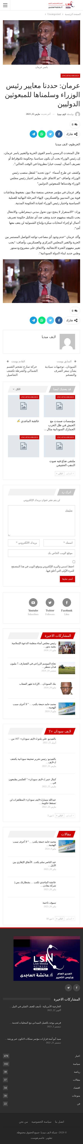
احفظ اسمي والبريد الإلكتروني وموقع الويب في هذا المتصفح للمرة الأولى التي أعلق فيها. (42, 568)
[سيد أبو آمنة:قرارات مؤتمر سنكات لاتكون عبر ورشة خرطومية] (72, 1043)
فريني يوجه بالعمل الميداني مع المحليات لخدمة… (35, 1022)
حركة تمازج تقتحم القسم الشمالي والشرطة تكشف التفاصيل (22, 370)
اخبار (77, 1055)
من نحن (23, 1121)
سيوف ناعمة (49, 902)
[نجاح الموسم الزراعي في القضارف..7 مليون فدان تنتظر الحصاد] (66, 668)
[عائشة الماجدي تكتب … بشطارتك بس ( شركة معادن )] (66, 887)
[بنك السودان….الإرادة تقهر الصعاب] (66, 688)
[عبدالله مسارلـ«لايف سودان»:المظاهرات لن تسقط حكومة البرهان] (66, 804)
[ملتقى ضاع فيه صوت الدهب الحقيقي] (59, 446)
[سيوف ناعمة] (66, 907)
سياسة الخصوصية (41, 1121)
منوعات (76, 1095)
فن (78, 1103)
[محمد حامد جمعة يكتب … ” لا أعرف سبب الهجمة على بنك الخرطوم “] (66, 709)
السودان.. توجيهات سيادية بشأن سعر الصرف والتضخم (60, 370)
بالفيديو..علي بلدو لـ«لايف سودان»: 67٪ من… (32, 738)
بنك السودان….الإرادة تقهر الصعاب (37, 683)
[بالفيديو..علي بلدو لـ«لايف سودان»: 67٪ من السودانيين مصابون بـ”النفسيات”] (66, 743)
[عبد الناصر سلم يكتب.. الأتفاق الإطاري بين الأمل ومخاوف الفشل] (66, 866)
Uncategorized (70, 76)
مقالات (76, 1079)
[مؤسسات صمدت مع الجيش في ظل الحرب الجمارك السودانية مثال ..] (59, 406)
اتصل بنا (59, 1121)
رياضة (77, 1071)
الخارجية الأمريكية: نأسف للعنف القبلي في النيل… (35, 1006)
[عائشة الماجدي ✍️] (23, 406)
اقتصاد (76, 1087)
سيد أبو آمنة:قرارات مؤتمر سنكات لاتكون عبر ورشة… (33, 1038)
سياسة (76, 1063)
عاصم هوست (38, 1137)
